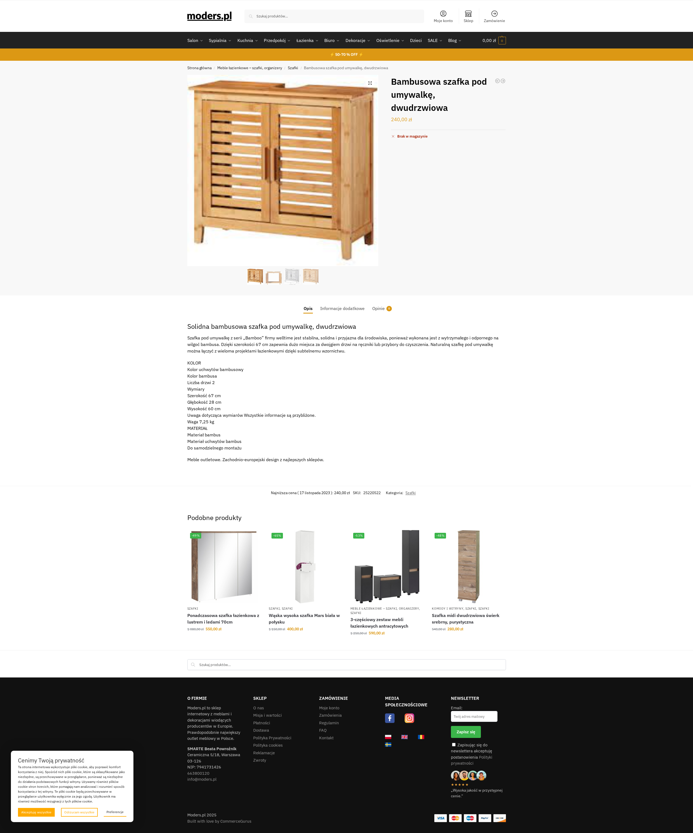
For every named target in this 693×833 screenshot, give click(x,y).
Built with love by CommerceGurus (219, 821)
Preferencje (115, 812)
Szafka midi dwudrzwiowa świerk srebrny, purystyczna (465, 619)
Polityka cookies (268, 745)
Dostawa (261, 730)
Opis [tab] (308, 308)
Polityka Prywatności (272, 737)
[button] (494, 40)
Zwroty (259, 760)
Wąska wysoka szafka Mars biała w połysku (304, 619)
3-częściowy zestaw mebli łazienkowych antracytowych (379, 623)
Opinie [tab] (381, 308)
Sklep (468, 20)
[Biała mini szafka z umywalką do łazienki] (497, 81)
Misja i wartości (267, 715)
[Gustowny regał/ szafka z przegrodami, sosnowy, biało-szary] (503, 81)
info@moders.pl (201, 779)
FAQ (323, 730)
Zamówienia (330, 715)
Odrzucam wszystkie (79, 812)
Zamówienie (494, 20)
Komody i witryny (447, 608)
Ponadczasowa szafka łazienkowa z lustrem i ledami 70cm (223, 619)
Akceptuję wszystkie (36, 812)
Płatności (261, 722)
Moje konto (443, 20)
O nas (258, 707)
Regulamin (329, 722)
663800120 (198, 773)
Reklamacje (264, 752)
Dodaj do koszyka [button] (224, 640)
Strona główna (199, 67)
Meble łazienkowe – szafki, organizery (249, 67)
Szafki (293, 67)
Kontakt (326, 737)
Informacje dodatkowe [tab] (342, 308)
